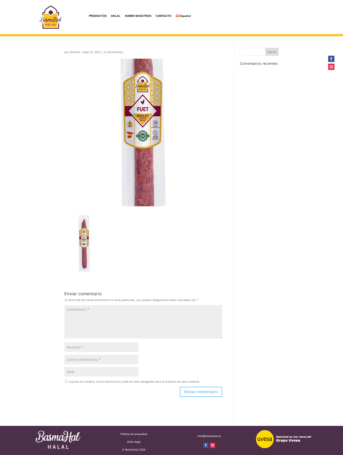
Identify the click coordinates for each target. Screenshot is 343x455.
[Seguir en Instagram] (331, 67)
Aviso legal (134, 441)
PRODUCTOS (98, 15)
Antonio (75, 52)
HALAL (115, 15)
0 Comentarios (113, 52)
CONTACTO (163, 15)
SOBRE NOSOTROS (138, 15)
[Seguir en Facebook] (331, 59)
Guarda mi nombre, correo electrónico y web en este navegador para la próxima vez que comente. (134, 381)
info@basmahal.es (209, 436)
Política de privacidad (133, 434)
